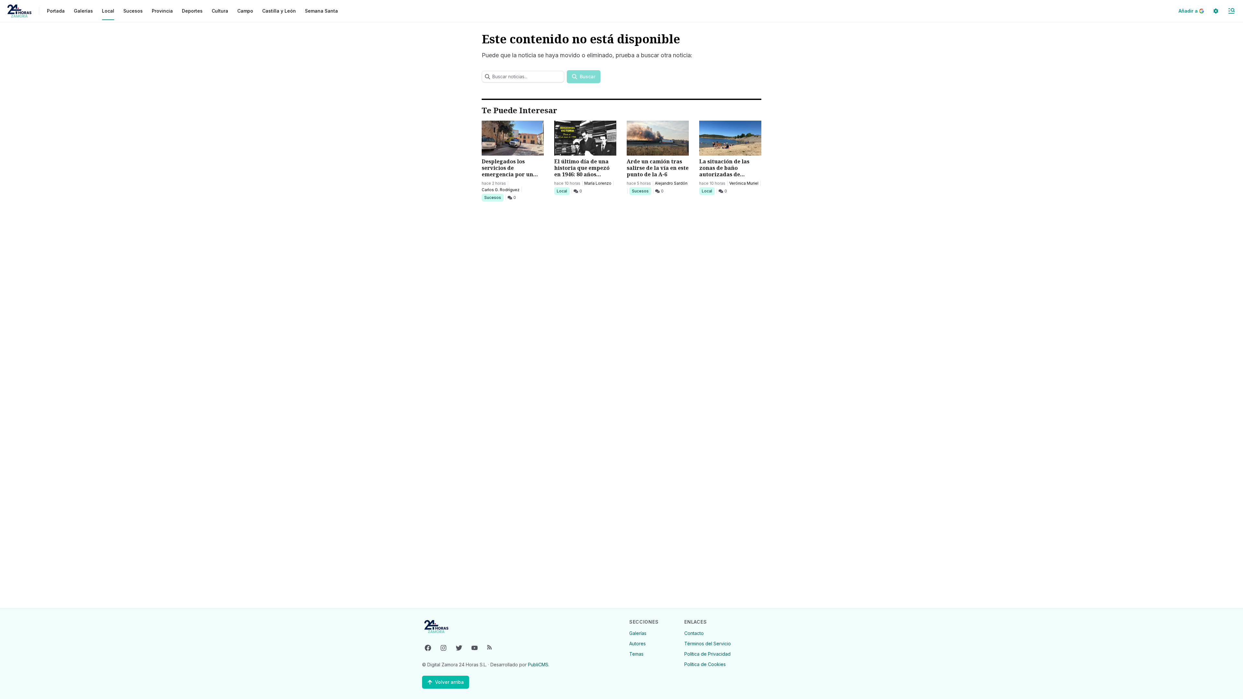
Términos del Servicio (707, 643)
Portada (56, 11)
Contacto (694, 633)
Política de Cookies (705, 664)
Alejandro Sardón (671, 183)
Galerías (83, 11)
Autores (637, 643)
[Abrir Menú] (1231, 11)
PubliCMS (538, 664)
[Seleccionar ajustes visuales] (1216, 11)
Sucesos (494, 197)
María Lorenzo (597, 183)
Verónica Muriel (743, 183)
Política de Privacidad (707, 654)
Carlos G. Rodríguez (501, 189)
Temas (636, 654)
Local (563, 190)
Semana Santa (321, 11)
